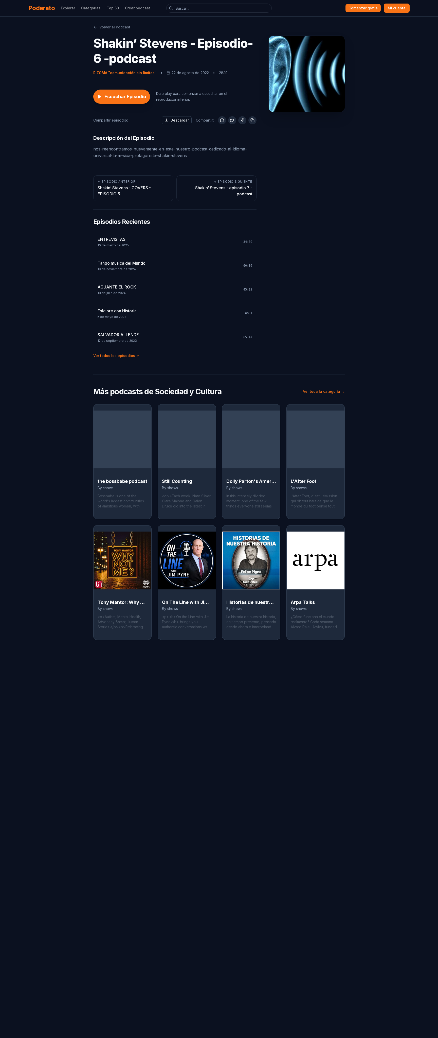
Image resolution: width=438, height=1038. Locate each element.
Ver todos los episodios (114, 355)
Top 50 (113, 8)
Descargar (180, 120)
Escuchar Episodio (125, 96)
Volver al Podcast (114, 27)
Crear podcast (137, 8)
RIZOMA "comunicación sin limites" (124, 73)
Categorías (91, 8)
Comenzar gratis (363, 8)
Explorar (68, 8)
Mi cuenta (397, 8)
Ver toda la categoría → (324, 391)
